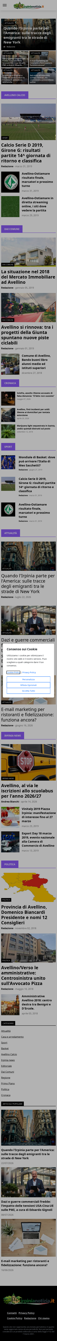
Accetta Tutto (28, 690)
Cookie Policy (13, 672)
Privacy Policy (29, 672)
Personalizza (28, 679)
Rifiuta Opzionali (28, 685)
